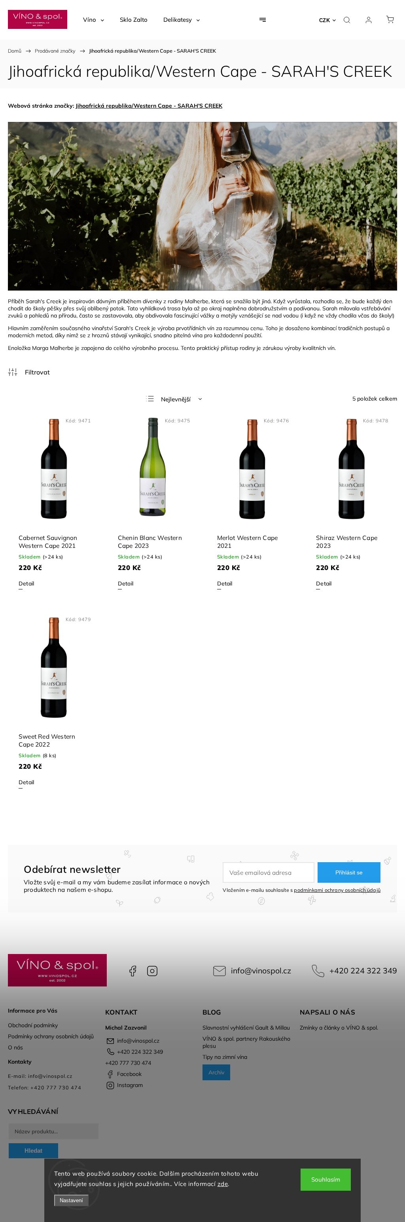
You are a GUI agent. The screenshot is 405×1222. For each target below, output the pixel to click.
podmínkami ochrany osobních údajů (337, 890)
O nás (15, 1047)
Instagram (152, 971)
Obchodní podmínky (33, 1025)
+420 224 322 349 (363, 970)
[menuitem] (93, 20)
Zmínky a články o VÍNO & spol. (339, 1027)
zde (223, 1184)
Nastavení (71, 1200)
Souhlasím (325, 1179)
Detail (26, 583)
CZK (324, 20)
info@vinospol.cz (261, 970)
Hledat (33, 1150)
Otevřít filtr (29, 372)
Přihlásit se (349, 872)
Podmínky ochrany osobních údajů (51, 1036)
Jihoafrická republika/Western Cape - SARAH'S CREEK (149, 105)
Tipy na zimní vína (224, 1056)
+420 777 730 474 (128, 1062)
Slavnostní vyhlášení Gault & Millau (246, 1027)
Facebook (132, 971)
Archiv (216, 1072)
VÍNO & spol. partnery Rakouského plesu (246, 1042)
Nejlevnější (176, 399)
